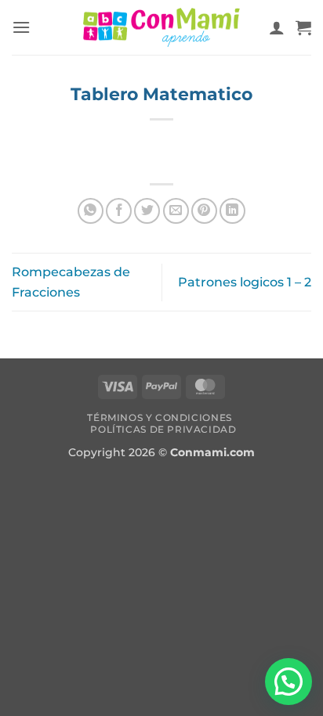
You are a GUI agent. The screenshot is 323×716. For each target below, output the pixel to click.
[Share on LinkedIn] (232, 211)
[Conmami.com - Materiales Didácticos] (161, 28)
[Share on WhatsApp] (90, 211)
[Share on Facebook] (119, 211)
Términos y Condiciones (159, 417)
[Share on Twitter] (147, 211)
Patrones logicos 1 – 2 (244, 282)
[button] (21, 27)
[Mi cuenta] (277, 27)
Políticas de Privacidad (163, 429)
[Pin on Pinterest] (204, 211)
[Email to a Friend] (176, 211)
